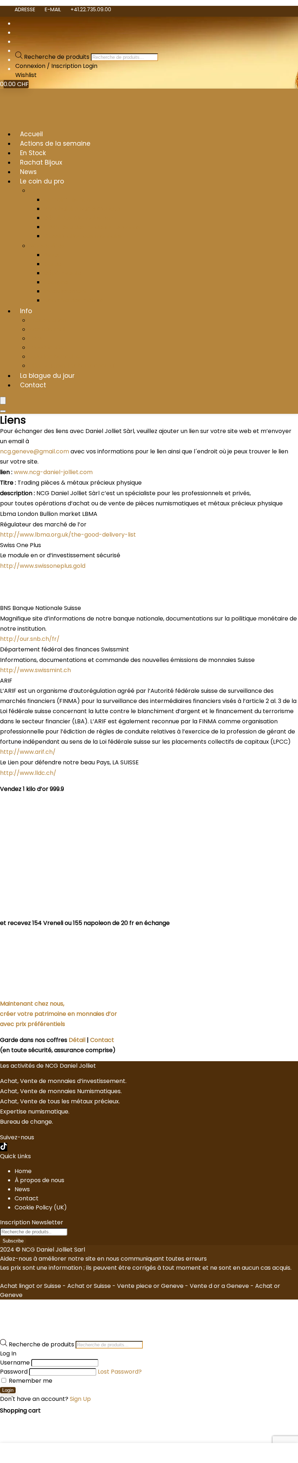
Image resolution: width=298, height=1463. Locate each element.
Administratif (47, 329)
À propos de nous (39, 1180)
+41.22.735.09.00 (91, 9)
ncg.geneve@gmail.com (34, 451)
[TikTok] (3, 1147)
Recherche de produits (57, 57)
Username (15, 1362)
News (28, 171)
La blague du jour (47, 375)
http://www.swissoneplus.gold (42, 566)
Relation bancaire (54, 356)
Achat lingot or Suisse (30, 1286)
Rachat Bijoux (41, 162)
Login (7, 1390)
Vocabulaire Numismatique (82, 209)
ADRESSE (25, 9)
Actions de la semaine (55, 143)
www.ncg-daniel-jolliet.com (53, 472)
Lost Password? (120, 1371)
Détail (77, 1040)
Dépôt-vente (63, 273)
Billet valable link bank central (72, 365)
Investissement (65, 291)
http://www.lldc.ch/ (28, 773)
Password (14, 1371)
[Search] (3, 411)
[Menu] (3, 400)
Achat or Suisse (89, 1286)
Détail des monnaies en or (81, 218)
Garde (53, 264)
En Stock (33, 153)
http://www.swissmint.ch (35, 670)
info (34, 190)
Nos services (47, 246)
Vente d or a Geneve (219, 1286)
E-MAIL (53, 9)
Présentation (47, 320)
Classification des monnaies (83, 236)
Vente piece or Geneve (150, 1286)
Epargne (56, 282)
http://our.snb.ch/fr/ (30, 639)
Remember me (29, 1381)
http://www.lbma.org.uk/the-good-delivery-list (68, 534)
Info (26, 311)
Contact (33, 385)
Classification (48, 347)
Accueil (31, 134)
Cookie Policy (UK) (41, 1207)
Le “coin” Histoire (67, 199)
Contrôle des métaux (74, 300)
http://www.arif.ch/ (28, 752)
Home (23, 1171)
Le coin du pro (42, 181)
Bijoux (51, 255)
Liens (36, 338)
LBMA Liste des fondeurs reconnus (92, 227)
